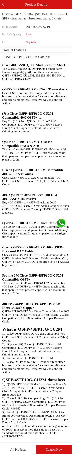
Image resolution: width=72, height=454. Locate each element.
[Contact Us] (61, 227)
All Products (18, 449)
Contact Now (54, 449)
